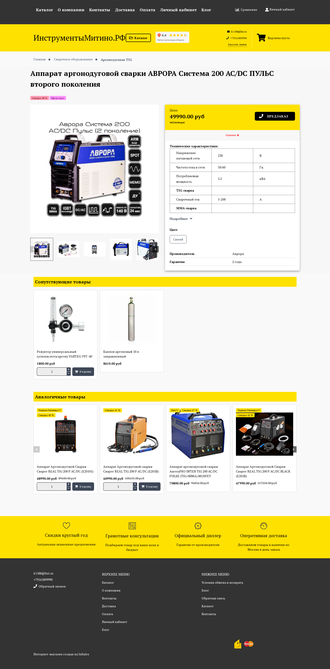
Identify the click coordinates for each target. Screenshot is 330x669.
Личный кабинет (178, 9)
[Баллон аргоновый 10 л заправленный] (132, 319)
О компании (71, 9)
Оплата (147, 9)
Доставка (125, 9)
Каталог (44, 9)
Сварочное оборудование (73, 59)
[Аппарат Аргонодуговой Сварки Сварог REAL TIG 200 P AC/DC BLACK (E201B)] (264, 434)
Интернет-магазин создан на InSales (61, 654)
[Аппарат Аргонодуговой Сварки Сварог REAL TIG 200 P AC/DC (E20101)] (65, 434)
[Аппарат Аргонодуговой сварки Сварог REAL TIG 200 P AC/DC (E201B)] (132, 434)
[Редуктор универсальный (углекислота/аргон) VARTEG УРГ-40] (65, 319)
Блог (206, 9)
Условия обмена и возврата (222, 582)
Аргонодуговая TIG (116, 59)
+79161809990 (43, 579)
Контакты (99, 9)
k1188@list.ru (43, 573)
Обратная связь (213, 598)
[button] (33, 249)
